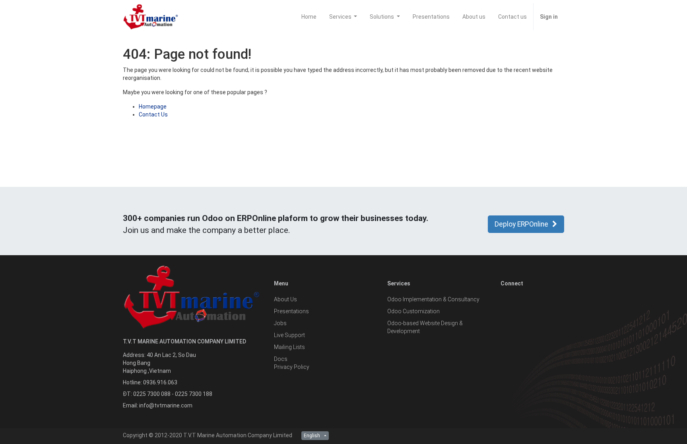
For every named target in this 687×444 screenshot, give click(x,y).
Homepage (153, 106)
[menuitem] (309, 16)
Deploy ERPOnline (521, 224)
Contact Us (153, 114)
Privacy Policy (291, 367)
